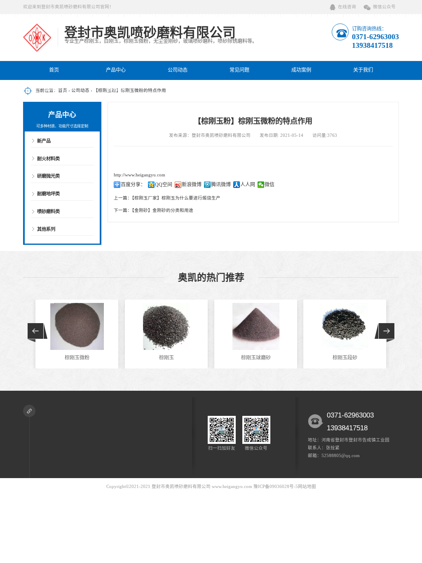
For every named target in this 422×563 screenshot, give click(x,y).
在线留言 (116, 89)
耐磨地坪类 (48, 193)
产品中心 (116, 70)
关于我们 (363, 70)
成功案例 (301, 70)
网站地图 (307, 486)
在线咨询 (347, 7)
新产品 (44, 140)
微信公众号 (384, 7)
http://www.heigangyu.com (139, 175)
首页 (54, 70)
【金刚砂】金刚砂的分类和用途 (162, 210)
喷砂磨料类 (48, 211)
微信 (269, 185)
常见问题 (239, 70)
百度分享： (133, 185)
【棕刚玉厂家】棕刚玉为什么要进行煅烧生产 (176, 198)
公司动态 (178, 70)
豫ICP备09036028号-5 (275, 486)
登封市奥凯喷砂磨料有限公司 (181, 486)
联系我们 (54, 89)
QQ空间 (163, 185)
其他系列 (46, 229)
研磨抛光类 (48, 176)
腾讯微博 (221, 185)
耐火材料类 (48, 158)
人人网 (247, 185)
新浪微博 (192, 185)
